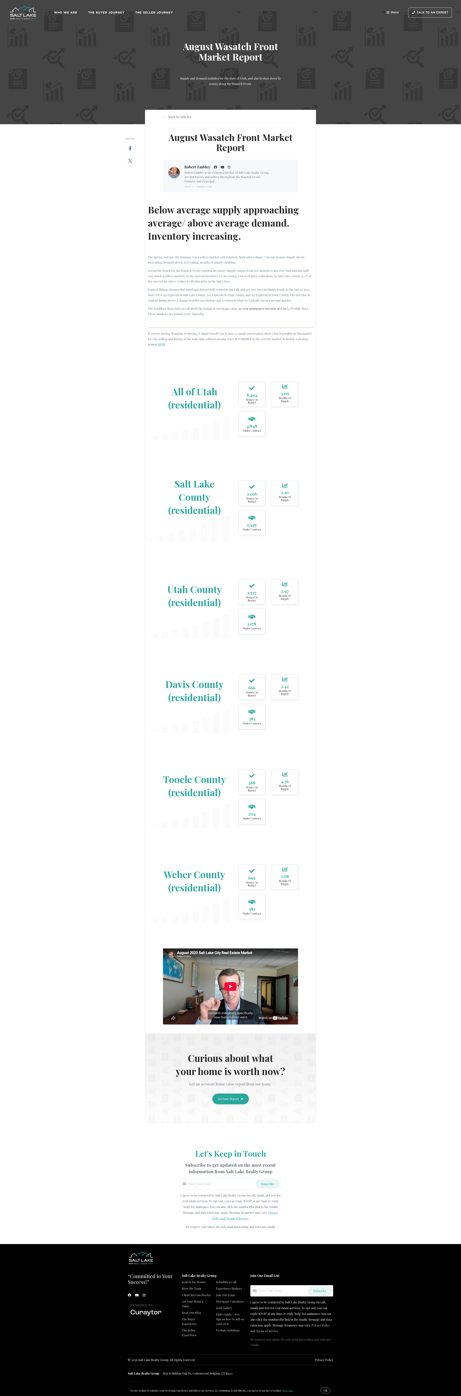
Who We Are (65, 12)
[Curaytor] (146, 1316)
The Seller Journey (154, 12)
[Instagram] (144, 1295)
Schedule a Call (226, 1282)
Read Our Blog (191, 1313)
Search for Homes (194, 1282)
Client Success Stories (196, 1295)
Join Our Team (225, 1295)
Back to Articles (179, 117)
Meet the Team (191, 1288)
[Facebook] (129, 1295)
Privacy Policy (324, 1360)
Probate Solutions (228, 1330)
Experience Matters (229, 1288)
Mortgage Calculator (230, 1301)
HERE (161, 344)
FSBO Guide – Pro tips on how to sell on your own (230, 1319)
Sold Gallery (224, 1308)
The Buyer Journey (106, 12)
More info (287, 1390)
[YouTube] (137, 1295)
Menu (395, 12)
